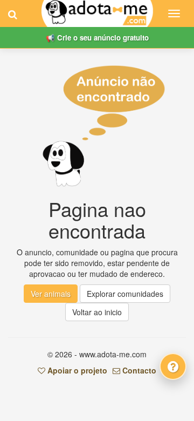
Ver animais (51, 293)
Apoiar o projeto (76, 370)
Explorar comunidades (125, 293)
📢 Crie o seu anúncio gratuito (97, 37)
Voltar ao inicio (97, 312)
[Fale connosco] (173, 366)
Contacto (138, 370)
